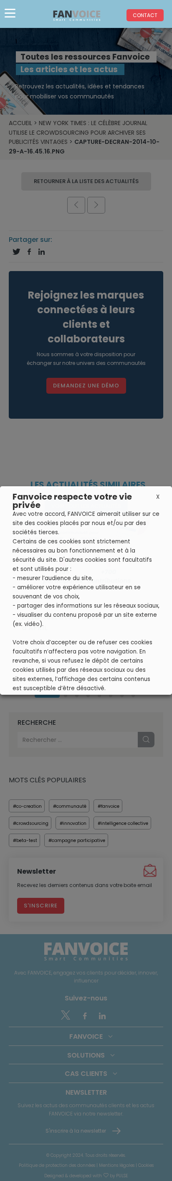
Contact (145, 15)
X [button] (157, 497)
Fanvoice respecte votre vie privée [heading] (72, 501)
